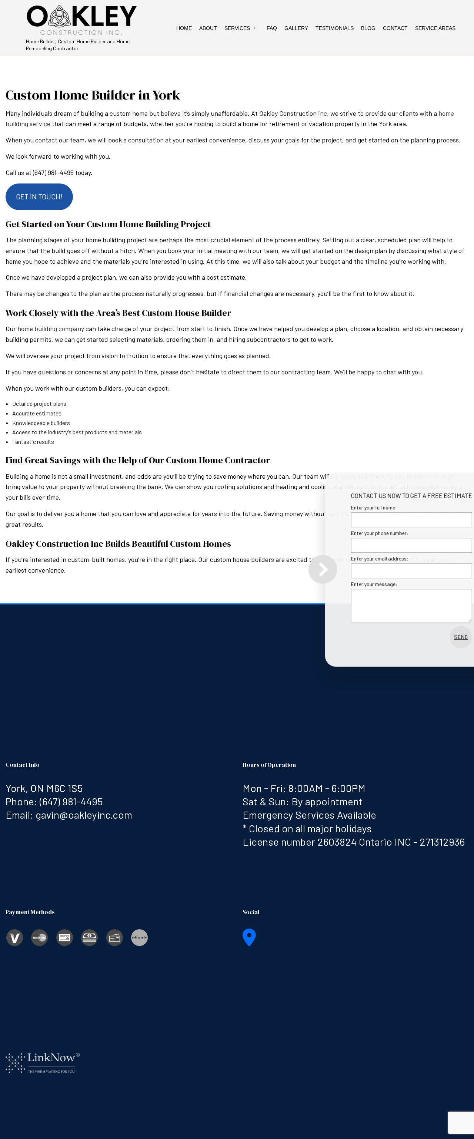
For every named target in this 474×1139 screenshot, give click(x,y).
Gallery (296, 28)
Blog (368, 28)
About (208, 28)
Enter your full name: (340, 507)
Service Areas (435, 28)
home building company (50, 328)
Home (184, 28)
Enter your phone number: (346, 533)
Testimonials (335, 28)
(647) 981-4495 (71, 801)
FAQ (272, 28)
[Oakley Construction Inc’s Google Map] (249, 941)
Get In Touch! (39, 196)
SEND (427, 637)
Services (237, 28)
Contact (395, 28)
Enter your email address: (346, 558)
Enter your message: (340, 584)
